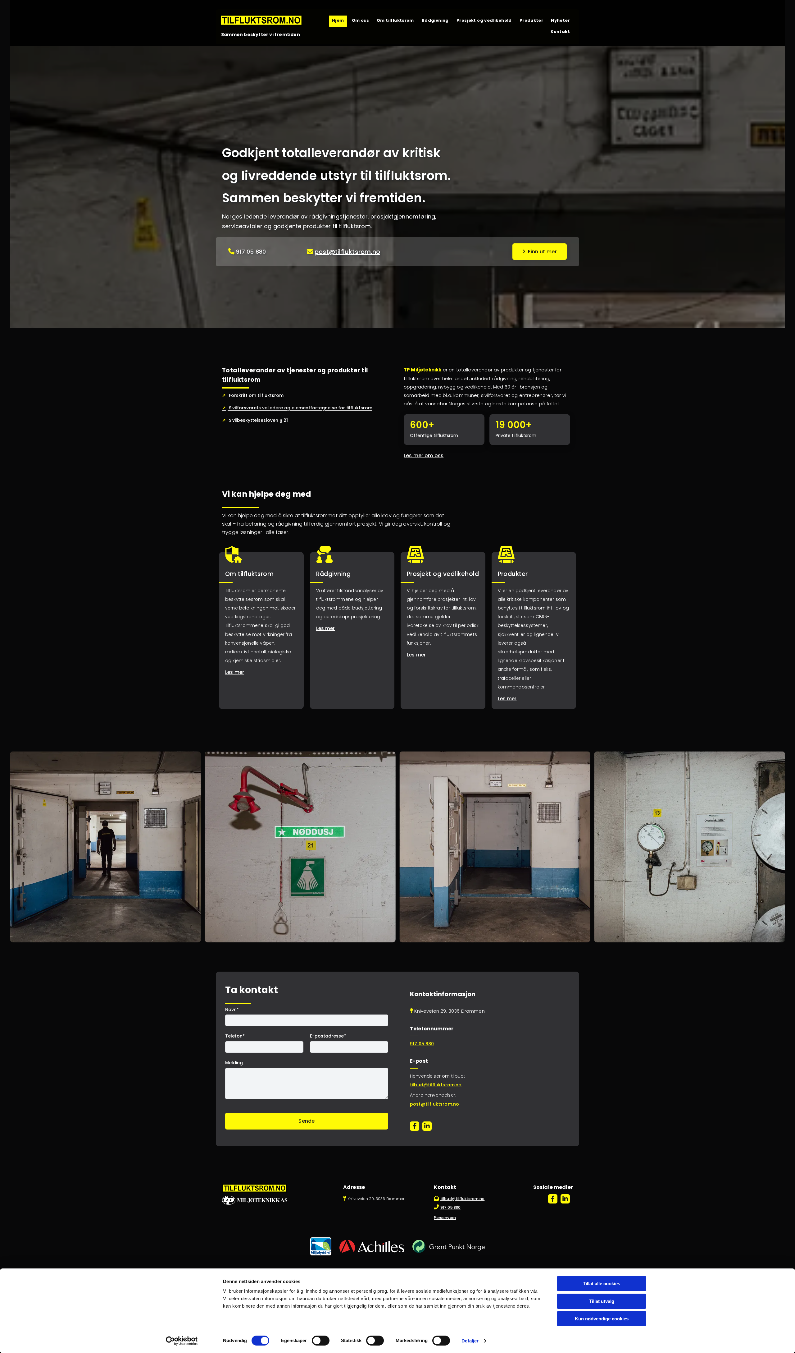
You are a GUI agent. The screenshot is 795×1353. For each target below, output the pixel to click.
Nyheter (560, 20)
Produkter (531, 20)
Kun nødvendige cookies (602, 1318)
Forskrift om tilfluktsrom (253, 395)
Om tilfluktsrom (395, 20)
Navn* (232, 1009)
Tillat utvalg (601, 1301)
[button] (539, 251)
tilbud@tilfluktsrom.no (436, 1085)
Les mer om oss (423, 455)
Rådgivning (435, 20)
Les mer (234, 672)
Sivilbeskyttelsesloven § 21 (255, 420)
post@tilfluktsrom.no (347, 251)
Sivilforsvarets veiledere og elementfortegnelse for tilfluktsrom (297, 408)
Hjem (338, 20)
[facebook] (414, 1126)
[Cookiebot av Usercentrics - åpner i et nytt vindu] (182, 1341)
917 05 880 (251, 251)
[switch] (320, 1341)
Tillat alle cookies (601, 1283)
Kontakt (560, 32)
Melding (234, 1062)
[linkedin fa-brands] (427, 1126)
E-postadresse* (328, 1036)
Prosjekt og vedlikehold (484, 20)
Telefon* (235, 1036)
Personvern (445, 1217)
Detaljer (470, 1340)
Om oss (360, 20)
